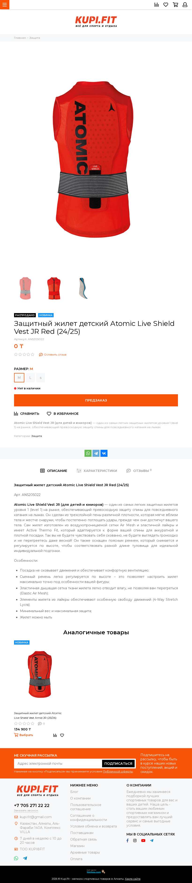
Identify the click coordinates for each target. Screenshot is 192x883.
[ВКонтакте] (103, 453)
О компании (80, 798)
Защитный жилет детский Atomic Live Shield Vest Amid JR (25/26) (38, 715)
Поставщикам (81, 833)
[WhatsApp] (88, 453)
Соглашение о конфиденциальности (88, 817)
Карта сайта (132, 878)
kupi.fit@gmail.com (36, 817)
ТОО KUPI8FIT (33, 849)
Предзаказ (96, 400)
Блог (74, 792)
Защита (36, 436)
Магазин (77, 846)
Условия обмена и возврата (93, 826)
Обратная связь (83, 839)
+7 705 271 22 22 (31, 805)
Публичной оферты (118, 771)
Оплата (76, 859)
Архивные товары (85, 852)
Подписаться (118, 763)
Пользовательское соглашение (85, 807)
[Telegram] (96, 453)
